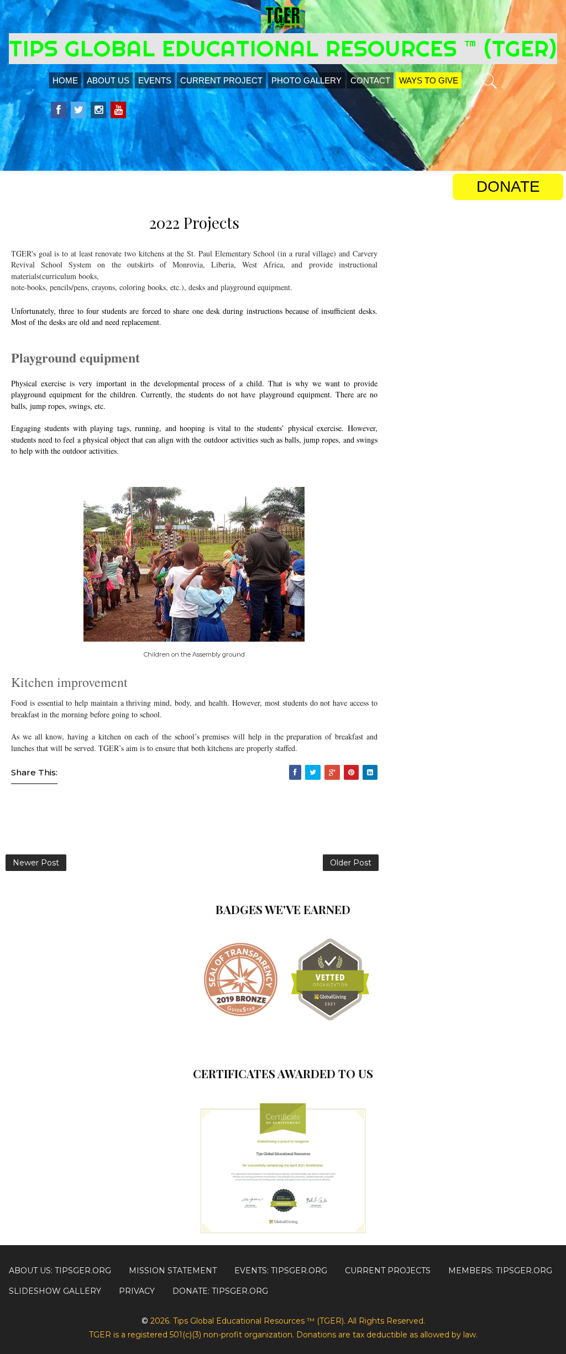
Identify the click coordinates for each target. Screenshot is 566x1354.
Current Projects (388, 1271)
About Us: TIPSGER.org (60, 1271)
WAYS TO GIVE (428, 80)
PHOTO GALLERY (306, 80)
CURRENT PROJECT (221, 80)
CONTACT (370, 80)
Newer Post (36, 863)
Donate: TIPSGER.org (220, 1291)
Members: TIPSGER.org (500, 1271)
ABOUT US (108, 80)
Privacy (137, 1291)
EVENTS (154, 80)
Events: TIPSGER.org (280, 1271)
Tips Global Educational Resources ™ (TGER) (283, 48)
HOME (65, 80)
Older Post (350, 863)
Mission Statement (173, 1271)
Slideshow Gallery (55, 1291)
